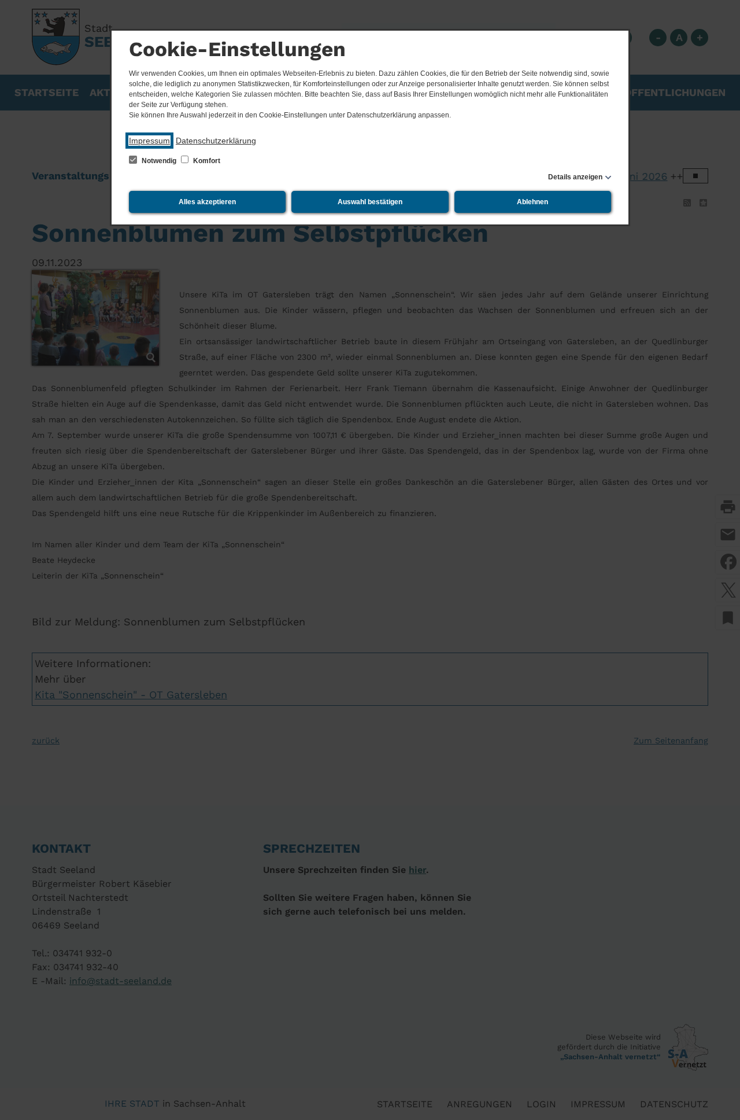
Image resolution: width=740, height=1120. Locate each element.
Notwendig (159, 161)
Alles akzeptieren (207, 202)
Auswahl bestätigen (370, 202)
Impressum (149, 140)
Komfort (205, 161)
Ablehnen (532, 202)
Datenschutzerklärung (216, 140)
